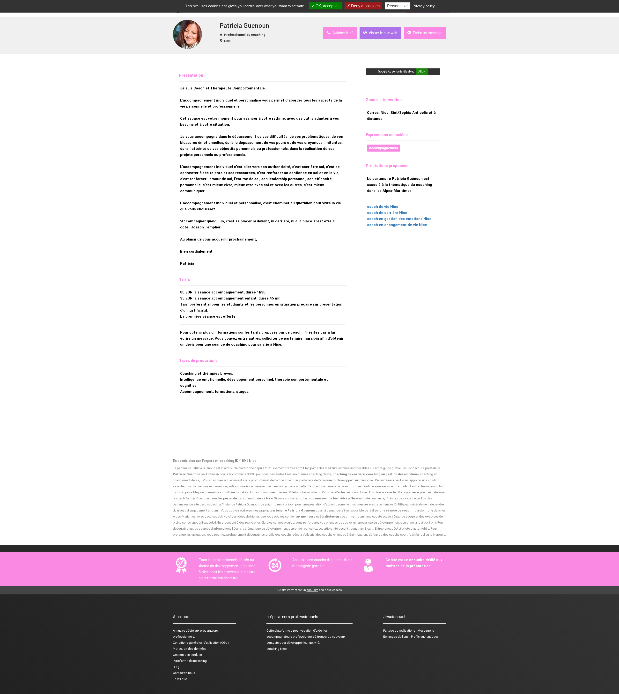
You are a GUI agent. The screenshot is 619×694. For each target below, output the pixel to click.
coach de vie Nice (382, 207)
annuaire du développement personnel (347, 480)
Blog (176, 667)
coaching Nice (276, 648)
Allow (422, 71)
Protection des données (189, 648)
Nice (227, 41)
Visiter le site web (382, 33)
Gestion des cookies (187, 655)
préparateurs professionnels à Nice (248, 498)
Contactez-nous (184, 673)
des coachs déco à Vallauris (295, 534)
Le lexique (180, 679)
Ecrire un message (426, 33)
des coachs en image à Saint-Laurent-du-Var (347, 534)
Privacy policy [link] (424, 6)
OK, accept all (327, 6)
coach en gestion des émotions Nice (399, 219)
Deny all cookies (365, 6)
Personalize (397, 6)
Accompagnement (383, 148)
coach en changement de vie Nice (397, 225)
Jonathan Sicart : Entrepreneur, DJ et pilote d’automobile (389, 528)
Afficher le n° (342, 33)
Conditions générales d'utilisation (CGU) (201, 642)
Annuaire (179, 630)
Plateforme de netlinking (190, 661)
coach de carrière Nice (387, 213)
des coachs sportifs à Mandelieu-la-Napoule (414, 534)
